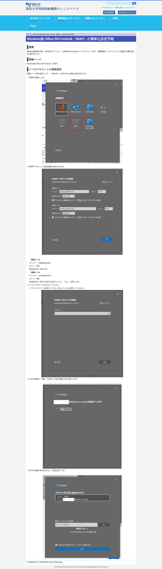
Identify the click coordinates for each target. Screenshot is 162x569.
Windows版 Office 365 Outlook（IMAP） (43, 64)
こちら (63, 288)
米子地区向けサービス (127, 12)
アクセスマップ (108, 7)
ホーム (29, 34)
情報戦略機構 (109, 12)
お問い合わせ (119, 7)
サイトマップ (130, 7)
